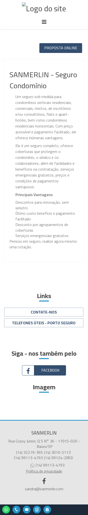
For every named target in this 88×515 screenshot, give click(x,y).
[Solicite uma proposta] (37, 509)
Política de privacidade (44, 471)
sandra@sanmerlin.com (44, 488)
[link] (44, 370)
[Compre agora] (47, 509)
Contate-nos (44, 312)
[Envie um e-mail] (27, 509)
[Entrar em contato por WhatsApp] (6, 509)
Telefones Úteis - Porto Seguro (44, 323)
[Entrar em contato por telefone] (16, 510)
